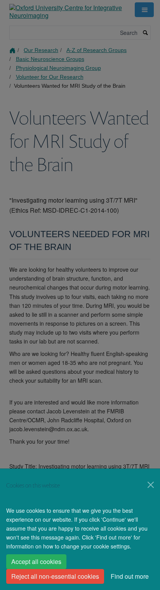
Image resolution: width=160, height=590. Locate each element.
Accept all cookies (36, 561)
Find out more (130, 576)
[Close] (150, 485)
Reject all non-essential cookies (55, 576)
